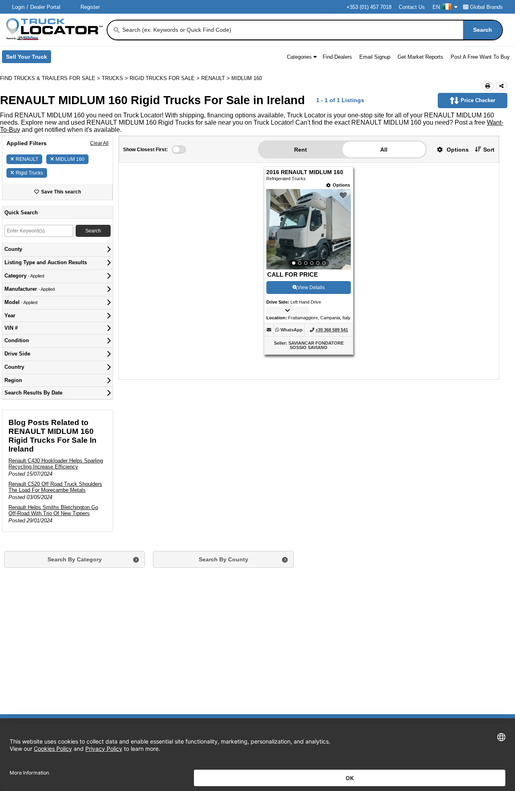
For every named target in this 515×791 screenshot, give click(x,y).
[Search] (117, 30)
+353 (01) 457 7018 (368, 7)
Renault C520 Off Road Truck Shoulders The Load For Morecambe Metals (55, 487)
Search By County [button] (223, 559)
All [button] (383, 149)
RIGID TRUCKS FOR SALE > (165, 78)
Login (18, 7)
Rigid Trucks (29, 173)
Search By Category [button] (74, 559)
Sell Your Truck (28, 58)
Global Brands (486, 7)
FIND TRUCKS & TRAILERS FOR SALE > (51, 78)
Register (90, 7)
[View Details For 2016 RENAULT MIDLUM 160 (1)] (308, 229)
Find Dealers (337, 57)
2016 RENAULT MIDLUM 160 (304, 172)
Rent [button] (300, 149)
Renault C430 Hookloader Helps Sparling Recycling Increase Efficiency (55, 464)
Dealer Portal (45, 7)
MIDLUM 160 (70, 159)
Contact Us (412, 7)
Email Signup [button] (374, 57)
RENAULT (27, 159)
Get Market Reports (420, 57)
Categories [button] (299, 57)
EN (436, 7)
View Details (311, 287)
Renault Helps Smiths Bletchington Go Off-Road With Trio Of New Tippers (53, 510)
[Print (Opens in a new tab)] (488, 86)
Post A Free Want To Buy (480, 57)
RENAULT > (216, 78)
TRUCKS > (116, 78)
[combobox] (311, 30)
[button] (450, 149)
